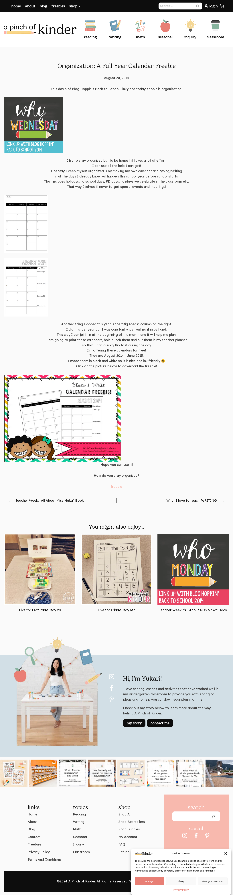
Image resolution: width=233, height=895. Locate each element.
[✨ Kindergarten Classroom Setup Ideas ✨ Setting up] (43, 773)
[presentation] (40, 569)
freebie (116, 487)
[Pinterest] (111, 699)
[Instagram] (111, 676)
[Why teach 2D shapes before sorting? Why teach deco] (160, 773)
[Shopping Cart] (222, 6)
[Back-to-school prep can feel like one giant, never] (72, 773)
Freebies (58, 6)
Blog (43, 6)
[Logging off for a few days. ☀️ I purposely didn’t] (219, 773)
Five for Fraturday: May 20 (40, 610)
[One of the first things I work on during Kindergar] (131, 773)
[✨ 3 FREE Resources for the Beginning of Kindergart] (13, 773)
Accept (149, 881)
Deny (181, 881)
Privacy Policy (181, 889)
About (30, 6)
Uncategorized (116, 514)
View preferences (213, 881)
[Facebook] (111, 688)
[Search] (213, 816)
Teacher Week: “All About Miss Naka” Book (49, 500)
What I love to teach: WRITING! (192, 500)
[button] (226, 853)
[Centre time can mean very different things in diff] (102, 773)
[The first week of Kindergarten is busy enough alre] (190, 773)
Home (16, 6)
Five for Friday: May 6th (116, 610)
